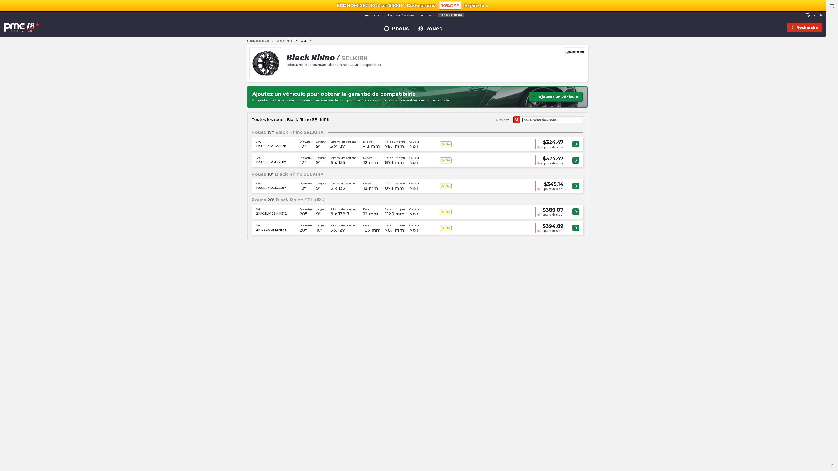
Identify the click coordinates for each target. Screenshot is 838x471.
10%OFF (450, 5)
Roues (433, 29)
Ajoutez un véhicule (554, 96)
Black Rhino (284, 40)
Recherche (803, 27)
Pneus (400, 29)
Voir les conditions (451, 14)
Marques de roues (258, 40)
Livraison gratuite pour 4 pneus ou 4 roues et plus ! (413, 14)
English (814, 15)
